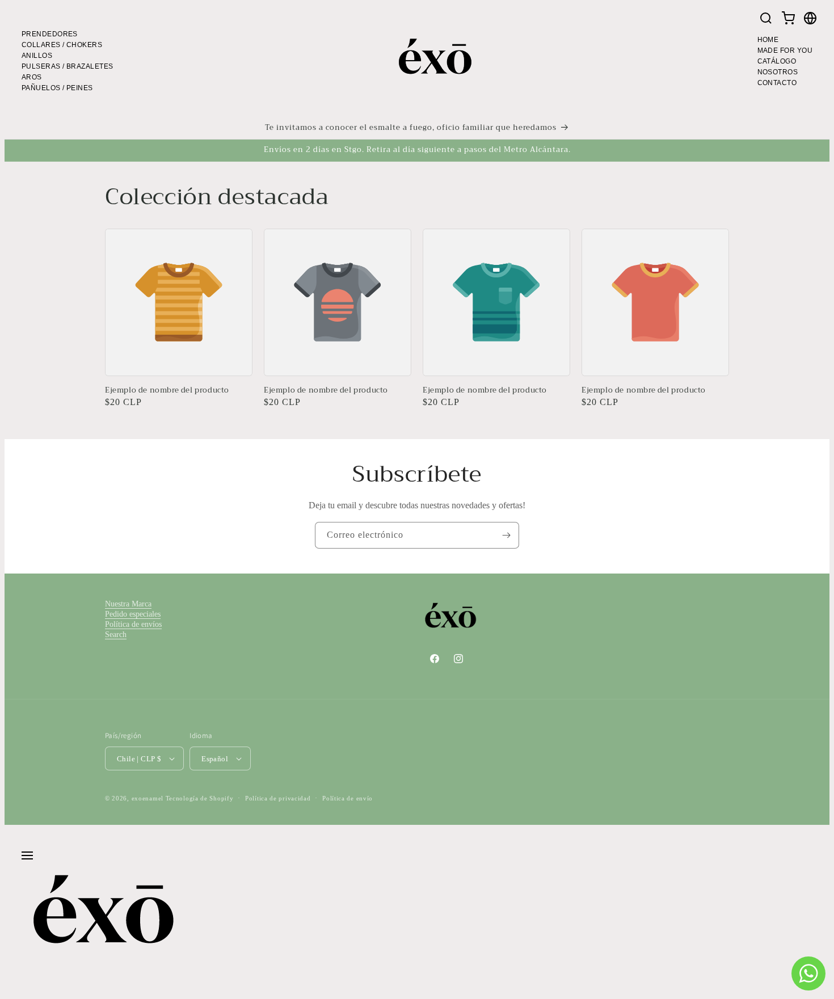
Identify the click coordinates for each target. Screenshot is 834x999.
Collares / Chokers (62, 45)
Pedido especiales (133, 614)
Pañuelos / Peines (57, 88)
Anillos (37, 56)
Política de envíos (133, 624)
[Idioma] (810, 19)
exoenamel (147, 798)
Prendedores (50, 34)
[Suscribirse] (506, 535)
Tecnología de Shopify (200, 798)
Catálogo (777, 61)
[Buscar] (766, 19)
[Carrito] (788, 19)
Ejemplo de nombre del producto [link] (167, 390)
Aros (32, 77)
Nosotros (777, 72)
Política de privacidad (277, 798)
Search (116, 634)
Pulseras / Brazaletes (67, 66)
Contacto (777, 83)
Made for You (784, 50)
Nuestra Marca (128, 604)
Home (768, 40)
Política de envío (347, 798)
